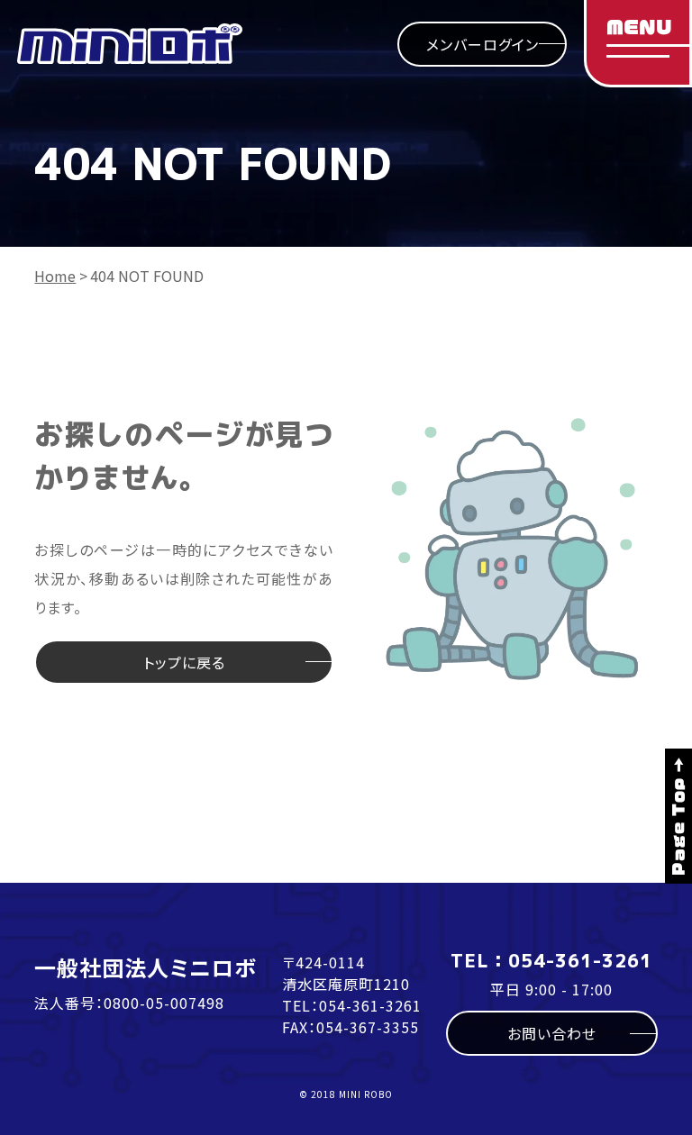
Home (55, 275)
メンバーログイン (482, 44)
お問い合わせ (551, 1033)
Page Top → (678, 816)
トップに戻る (184, 662)
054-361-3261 (370, 1005)
